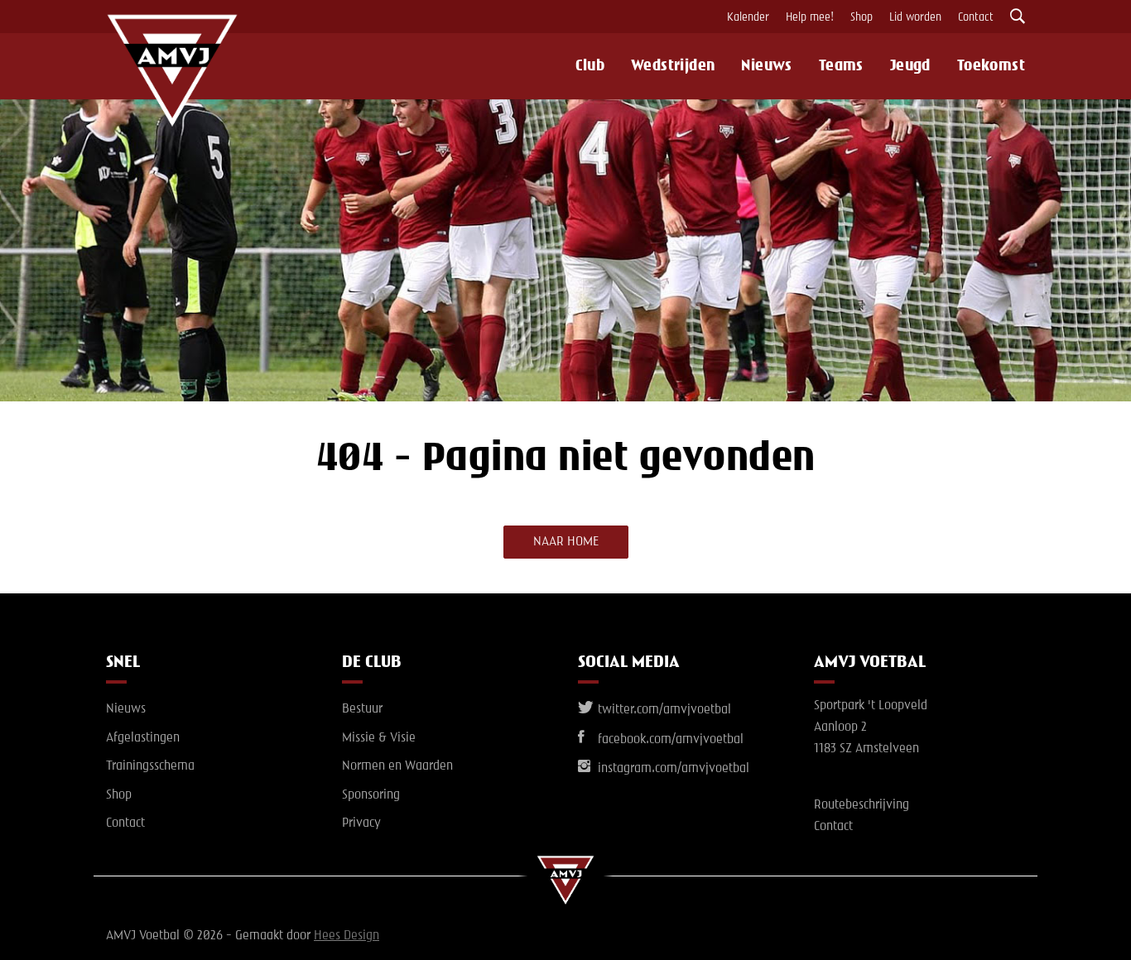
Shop (861, 17)
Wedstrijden (673, 66)
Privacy (361, 823)
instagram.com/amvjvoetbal (671, 768)
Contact (976, 17)
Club (589, 66)
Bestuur (362, 709)
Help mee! (810, 17)
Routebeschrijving (861, 805)
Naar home (566, 542)
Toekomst (991, 66)
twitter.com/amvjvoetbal (662, 710)
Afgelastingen (143, 738)
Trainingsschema (150, 766)
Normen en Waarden (397, 766)
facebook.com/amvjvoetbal (669, 739)
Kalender (748, 17)
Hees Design (346, 936)
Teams (841, 66)
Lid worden (915, 17)
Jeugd (910, 66)
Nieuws (766, 66)
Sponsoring (371, 795)
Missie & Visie (379, 738)
